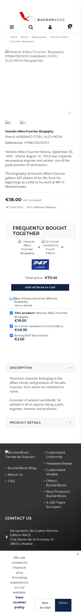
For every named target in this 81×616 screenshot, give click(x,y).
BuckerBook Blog (22, 468)
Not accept (45, 605)
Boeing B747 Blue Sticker (32, 335)
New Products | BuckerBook (58, 494)
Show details (23, 305)
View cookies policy (19, 602)
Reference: (14, 143)
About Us (15, 475)
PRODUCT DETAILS (25, 422)
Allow (63, 603)
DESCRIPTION (21, 368)
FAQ (11, 481)
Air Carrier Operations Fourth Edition (39, 326)
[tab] (40, 367)
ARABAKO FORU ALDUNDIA (39, 137)
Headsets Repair (59, 463)
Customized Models (55, 472)
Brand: (10, 137)
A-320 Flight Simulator (55, 505)
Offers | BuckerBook (56, 483)
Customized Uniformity (55, 454)
